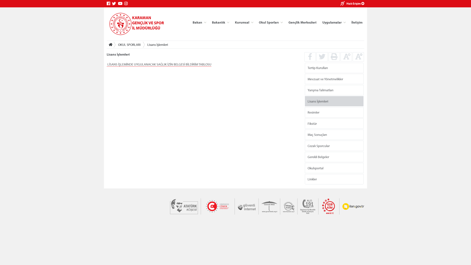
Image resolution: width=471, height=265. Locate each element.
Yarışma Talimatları (320, 90)
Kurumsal (242, 22)
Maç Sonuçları (317, 134)
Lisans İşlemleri (157, 45)
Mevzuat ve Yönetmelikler (325, 79)
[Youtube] (121, 3)
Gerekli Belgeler (318, 157)
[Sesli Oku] (343, 4)
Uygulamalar (332, 22)
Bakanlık (218, 22)
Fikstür (312, 123)
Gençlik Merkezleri (302, 22)
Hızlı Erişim (353, 3)
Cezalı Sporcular (319, 146)
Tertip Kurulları (318, 68)
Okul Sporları (269, 22)
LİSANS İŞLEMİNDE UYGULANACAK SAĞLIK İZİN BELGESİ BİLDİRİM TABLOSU (159, 64)
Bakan (197, 22)
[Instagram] (127, 3)
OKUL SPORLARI (129, 45)
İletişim (356, 22)
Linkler (312, 179)
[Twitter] (115, 3)
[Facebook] (109, 3)
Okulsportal (315, 168)
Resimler (313, 112)
